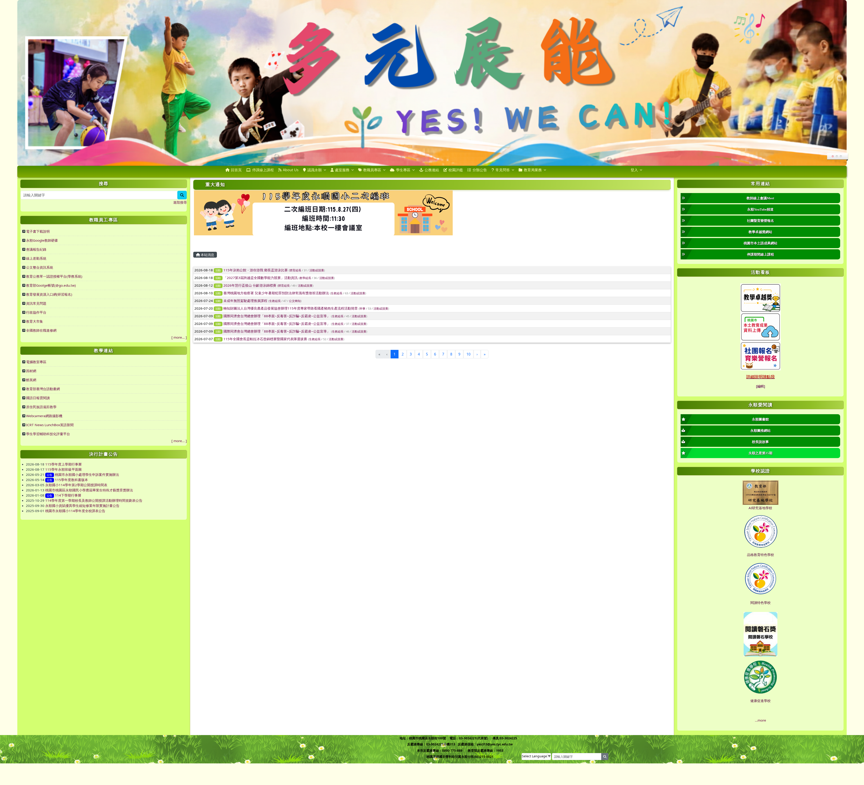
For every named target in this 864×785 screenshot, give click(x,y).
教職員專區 (372, 169)
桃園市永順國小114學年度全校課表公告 (75, 510)
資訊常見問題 (36, 303)
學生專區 (403, 169)
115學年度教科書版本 (71, 479)
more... (179, 337)
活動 (218, 270)
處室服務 (342, 169)
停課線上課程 (263, 169)
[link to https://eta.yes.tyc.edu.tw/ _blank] (760, 297)
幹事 (362, 308)
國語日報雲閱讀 (38, 398)
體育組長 (295, 270)
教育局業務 (533, 169)
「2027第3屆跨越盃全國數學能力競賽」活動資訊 (260, 277)
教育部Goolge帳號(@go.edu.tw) (51, 285)
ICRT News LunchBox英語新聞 (50, 425)
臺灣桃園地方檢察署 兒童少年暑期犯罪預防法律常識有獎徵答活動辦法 (276, 293)
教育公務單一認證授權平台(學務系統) (54, 276)
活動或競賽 (316, 270)
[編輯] (760, 386)
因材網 (31, 371)
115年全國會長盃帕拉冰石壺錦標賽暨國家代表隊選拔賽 (265, 339)
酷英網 (31, 380)
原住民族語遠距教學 (41, 407)
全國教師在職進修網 (41, 330)
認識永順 (314, 169)
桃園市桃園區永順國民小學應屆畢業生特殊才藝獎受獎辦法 (89, 490)
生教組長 (336, 293)
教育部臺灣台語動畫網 (43, 389)
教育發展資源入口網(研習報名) (49, 294)
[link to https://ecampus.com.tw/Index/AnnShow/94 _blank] (760, 355)
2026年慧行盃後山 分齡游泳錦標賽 (249, 285)
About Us (291, 169)
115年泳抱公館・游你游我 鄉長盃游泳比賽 (255, 270)
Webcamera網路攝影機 (44, 416)
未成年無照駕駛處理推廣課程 (245, 300)
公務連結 (432, 169)
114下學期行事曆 (68, 495)
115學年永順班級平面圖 (63, 469)
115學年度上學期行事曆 (63, 464)
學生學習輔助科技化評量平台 (48, 434)
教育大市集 (34, 321)
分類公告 (479, 169)
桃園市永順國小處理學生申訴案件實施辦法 (87, 474)
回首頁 (236, 169)
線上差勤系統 (36, 258)
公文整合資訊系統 (39, 267)
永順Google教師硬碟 (42, 240)
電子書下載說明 (38, 231)
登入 (634, 169)
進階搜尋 (180, 202)
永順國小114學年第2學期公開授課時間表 (76, 485)
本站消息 (207, 254)
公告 (49, 475)
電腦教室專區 (36, 362)
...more (760, 720)
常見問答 (502, 169)
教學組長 (305, 278)
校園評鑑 (455, 169)
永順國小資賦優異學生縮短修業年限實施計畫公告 (82, 505)
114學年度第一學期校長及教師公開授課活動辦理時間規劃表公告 (93, 500)
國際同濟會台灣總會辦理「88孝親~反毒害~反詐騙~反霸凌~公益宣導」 (276, 316)
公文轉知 (295, 301)
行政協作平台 (36, 312)
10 (468, 354)
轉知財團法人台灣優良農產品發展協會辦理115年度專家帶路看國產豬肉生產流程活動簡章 (290, 308)
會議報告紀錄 (36, 249)
